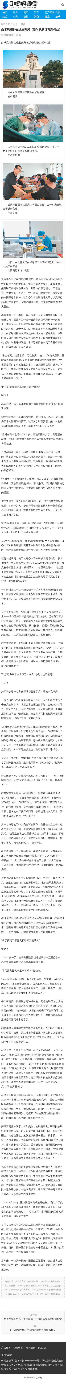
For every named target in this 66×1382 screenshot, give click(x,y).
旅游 (4, 16)
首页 (15, 24)
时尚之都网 (36, 1377)
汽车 (36, 12)
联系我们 (42, 1347)
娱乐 (57, 16)
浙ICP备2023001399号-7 (28, 1360)
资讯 (26, 12)
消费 (36, 16)
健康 (47, 16)
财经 (15, 12)
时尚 (15, 16)
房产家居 (49, 12)
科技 (57, 12)
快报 (4, 12)
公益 (26, 16)
